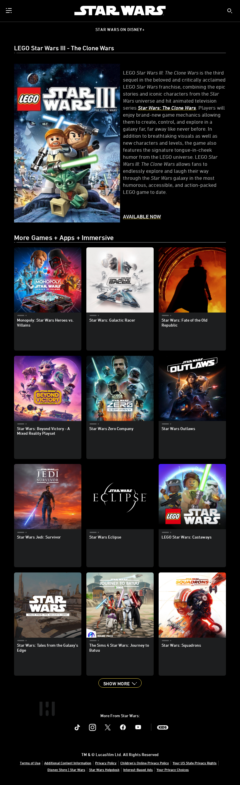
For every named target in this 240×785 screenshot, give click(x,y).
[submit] (229, 11)
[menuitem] (9, 11)
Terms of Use (30, 763)
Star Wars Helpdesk (104, 769)
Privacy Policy (105, 763)
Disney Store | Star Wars (66, 769)
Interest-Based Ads (138, 769)
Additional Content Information (67, 763)
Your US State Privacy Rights (195, 763)
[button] (120, 683)
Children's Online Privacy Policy (144, 763)
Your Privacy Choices (173, 769)
